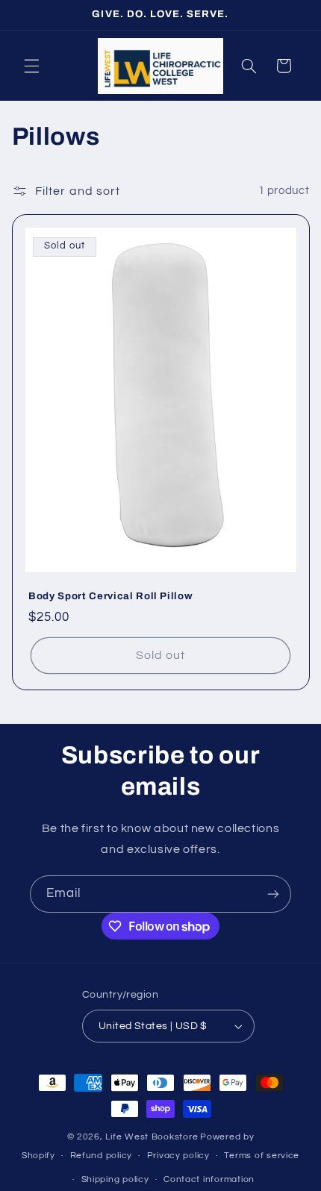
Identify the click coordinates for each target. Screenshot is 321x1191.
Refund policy (101, 1155)
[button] (31, 66)
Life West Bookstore (151, 1137)
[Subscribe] (273, 893)
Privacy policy (178, 1155)
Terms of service (261, 1155)
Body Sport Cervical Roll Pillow (110, 595)
